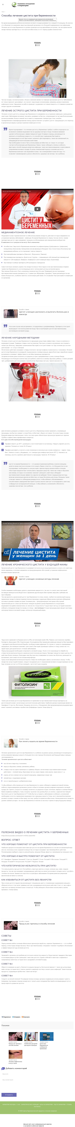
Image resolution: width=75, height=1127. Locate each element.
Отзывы (69, 1104)
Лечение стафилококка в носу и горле (15, 1062)
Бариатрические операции (30, 1104)
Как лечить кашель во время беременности (38, 741)
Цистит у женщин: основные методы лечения (39, 579)
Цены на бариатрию (46, 1104)
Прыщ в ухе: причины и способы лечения (37, 923)
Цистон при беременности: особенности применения (44, 1046)
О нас (18, 1104)
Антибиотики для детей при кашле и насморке (30, 1044)
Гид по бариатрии (60, 1104)
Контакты (37, 1106)
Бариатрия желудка (9, 1104)
